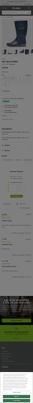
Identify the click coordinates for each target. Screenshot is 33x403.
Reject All (16, 396)
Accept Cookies (16, 400)
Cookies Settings (16, 392)
